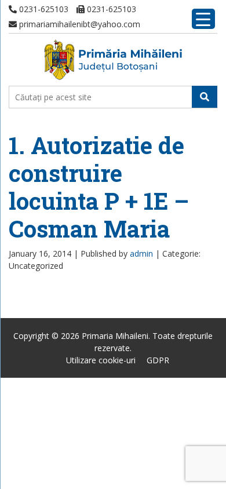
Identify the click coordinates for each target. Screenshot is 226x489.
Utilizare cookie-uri (101, 360)
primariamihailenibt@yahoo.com (78, 24)
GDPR (158, 360)
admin (141, 253)
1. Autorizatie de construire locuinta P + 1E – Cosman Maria (99, 187)
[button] (204, 97)
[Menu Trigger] (203, 19)
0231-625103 (42, 8)
